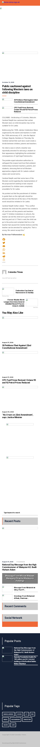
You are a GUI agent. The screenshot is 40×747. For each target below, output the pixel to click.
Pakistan (27, 719)
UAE (13, 725)
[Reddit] (20, 256)
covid (19, 714)
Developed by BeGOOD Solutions (14, 743)
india (5, 719)
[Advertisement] (20, 30)
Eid (32, 714)
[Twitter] (20, 242)
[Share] (20, 259)
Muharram (15, 719)
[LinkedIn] (20, 253)
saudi (6, 725)
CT (26, 714)
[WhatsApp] (20, 249)
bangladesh (8, 714)
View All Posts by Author (9, 278)
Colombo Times (15, 272)
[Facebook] (20, 239)
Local (3, 262)
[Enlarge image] (31, 426)
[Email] (20, 246)
